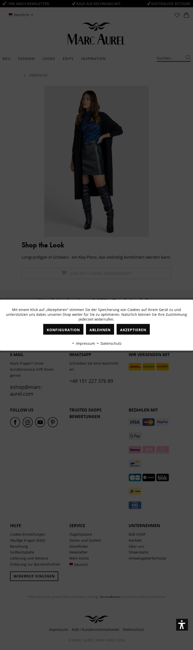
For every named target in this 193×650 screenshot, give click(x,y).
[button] (182, 625)
